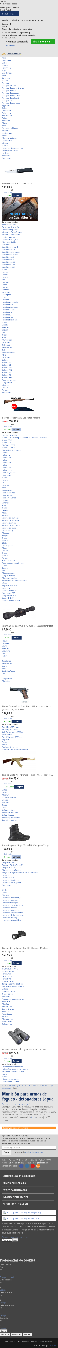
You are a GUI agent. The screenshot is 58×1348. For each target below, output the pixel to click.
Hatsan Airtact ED (9, 435)
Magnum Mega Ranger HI (13, 870)
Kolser (5, 744)
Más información (8, 1236)
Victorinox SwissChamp (12, 232)
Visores (5, 385)
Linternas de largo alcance (13, 915)
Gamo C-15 (6, 442)
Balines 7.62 (7, 370)
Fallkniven (6, 68)
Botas (4, 790)
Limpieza (6, 588)
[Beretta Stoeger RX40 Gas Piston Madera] (29, 405)
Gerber (5, 65)
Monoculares (7, 1019)
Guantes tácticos (9, 991)
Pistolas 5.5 (7, 314)
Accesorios (6, 158)
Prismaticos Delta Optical (12, 1066)
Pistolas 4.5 (7, 312)
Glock (4, 335)
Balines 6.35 (7, 367)
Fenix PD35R (7, 976)
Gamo (4, 269)
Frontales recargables (11, 920)
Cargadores (7, 382)
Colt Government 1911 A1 (13, 732)
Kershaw (6, 120)
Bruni (4, 646)
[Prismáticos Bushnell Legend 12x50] (29, 1036)
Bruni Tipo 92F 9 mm (10, 727)
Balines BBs (7, 377)
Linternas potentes (10, 900)
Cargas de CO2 (8, 575)
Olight (4, 890)
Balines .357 (7, 372)
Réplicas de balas (9, 585)
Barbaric (5, 802)
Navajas (5, 83)
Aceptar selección (16, 1334)
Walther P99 (7, 734)
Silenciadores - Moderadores (14, 580)
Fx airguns (6, 294)
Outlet (4, 1076)
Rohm (4, 656)
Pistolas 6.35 (7, 317)
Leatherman (7, 133)
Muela (4, 123)
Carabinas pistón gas (11, 252)
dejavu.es (52, 1345)
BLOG (38, 1166)
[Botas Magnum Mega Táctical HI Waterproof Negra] (29, 832)
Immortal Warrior (9, 797)
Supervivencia (8, 1009)
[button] (7, 1277)
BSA (3, 297)
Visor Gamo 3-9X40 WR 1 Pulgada (27, 625)
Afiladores (6, 155)
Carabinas (6, 244)
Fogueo (5, 641)
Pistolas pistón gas (10, 307)
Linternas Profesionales (12, 905)
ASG (4, 337)
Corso (4, 805)
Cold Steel (6, 60)
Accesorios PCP (8, 593)
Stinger (5, 287)
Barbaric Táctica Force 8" (12, 865)
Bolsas (5, 989)
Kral (3, 279)
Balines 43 (6, 375)
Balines (5, 360)
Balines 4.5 (6, 362)
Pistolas (5, 299)
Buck (4, 75)
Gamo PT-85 (7, 440)
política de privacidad (34, 1152)
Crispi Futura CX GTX (10, 862)
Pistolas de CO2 (8, 309)
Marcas (5, 1074)
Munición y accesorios (11, 450)
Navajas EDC (7, 100)
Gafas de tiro (7, 994)
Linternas (6, 875)
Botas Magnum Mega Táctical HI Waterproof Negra (26, 845)
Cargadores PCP (9, 595)
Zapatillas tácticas (9, 820)
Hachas (5, 153)
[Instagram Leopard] (27, 1166)
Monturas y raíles (9, 578)
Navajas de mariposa (11, 103)
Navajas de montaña (11, 95)
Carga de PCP (8, 598)
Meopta (5, 533)
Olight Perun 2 (8, 971)
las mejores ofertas (10, 1081)
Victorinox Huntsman (11, 234)
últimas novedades (10, 1079)
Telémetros (7, 1024)
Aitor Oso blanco (9, 224)
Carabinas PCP (8, 249)
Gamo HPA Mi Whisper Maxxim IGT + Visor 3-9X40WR (24, 437)
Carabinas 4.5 (8, 257)
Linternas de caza (9, 907)
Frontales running (9, 917)
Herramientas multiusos (12, 148)
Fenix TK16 (6, 979)
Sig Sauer (6, 282)
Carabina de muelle (10, 247)
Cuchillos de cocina (10, 150)
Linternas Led (8, 877)
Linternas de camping (11, 897)
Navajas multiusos (10, 128)
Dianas (5, 387)
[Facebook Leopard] (21, 1166)
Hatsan (5, 272)
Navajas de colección (11, 98)
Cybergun (6, 345)
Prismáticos (7, 1014)
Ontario (7, 80)
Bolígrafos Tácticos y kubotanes (15, 1069)
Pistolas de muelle (10, 302)
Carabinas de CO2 (10, 254)
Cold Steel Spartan (10, 229)
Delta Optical (7, 545)
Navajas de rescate (10, 93)
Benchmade (7, 73)
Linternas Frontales (10, 880)
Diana (4, 284)
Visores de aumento (10, 518)
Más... (4, 487)
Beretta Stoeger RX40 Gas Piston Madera (21, 417)
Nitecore (5, 895)
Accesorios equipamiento (13, 999)
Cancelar (3, 1331)
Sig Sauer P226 (8, 445)
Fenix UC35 (6, 974)
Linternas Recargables (11, 882)
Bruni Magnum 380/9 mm (12, 737)
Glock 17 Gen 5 (8, 447)
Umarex (5, 485)
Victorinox (6, 130)
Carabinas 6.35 (8, 262)
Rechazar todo (7, 1240)
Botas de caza (8, 815)
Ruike (4, 118)
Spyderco (6, 78)
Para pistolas (7, 495)
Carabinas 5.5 (8, 259)
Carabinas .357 (8, 267)
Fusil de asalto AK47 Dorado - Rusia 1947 (27, 775)
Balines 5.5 (6, 365)
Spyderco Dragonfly (10, 227)
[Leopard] (11, 54)
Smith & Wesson (9, 352)
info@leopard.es (40, 1162)
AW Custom (7, 340)
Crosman (6, 292)
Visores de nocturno (10, 520)
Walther (5, 289)
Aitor (4, 58)
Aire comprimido (9, 242)
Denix (4, 742)
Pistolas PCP (7, 304)
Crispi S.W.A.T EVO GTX (11, 867)
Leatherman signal (10, 239)
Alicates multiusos (9, 138)
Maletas (5, 1004)
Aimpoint (6, 535)
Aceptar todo (27, 1334)
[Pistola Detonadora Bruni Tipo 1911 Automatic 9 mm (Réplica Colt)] (29, 693)
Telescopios (7, 1021)
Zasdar (5, 540)
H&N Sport (6, 475)
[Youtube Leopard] (33, 1166)
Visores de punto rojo (11, 525)
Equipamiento (8, 981)
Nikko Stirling (7, 530)
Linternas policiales (10, 910)
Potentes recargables (11, 902)
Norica (5, 277)
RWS (4, 482)
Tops (4, 70)
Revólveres (7, 347)
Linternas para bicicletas (12, 912)
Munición (6, 681)
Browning (6, 651)
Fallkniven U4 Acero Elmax (17, 183)
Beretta (5, 274)
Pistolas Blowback (9, 320)
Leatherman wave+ (10, 237)
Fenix (4, 892)
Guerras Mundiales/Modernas (15, 749)
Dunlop (5, 800)
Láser (4, 583)
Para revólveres (9, 497)
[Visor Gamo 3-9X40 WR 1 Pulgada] (29, 613)
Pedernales (7, 1006)
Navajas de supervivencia (13, 88)
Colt (3, 332)
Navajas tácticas (9, 85)
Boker (4, 63)
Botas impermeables (11, 817)
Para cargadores (9, 380)
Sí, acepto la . (29, 1152)
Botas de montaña (10, 812)
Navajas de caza (9, 90)
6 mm (33, 1117)
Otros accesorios (9, 590)
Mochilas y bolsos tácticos (13, 986)
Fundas (5, 390)
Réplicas (5, 739)
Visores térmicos (9, 523)
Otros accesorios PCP (11, 600)
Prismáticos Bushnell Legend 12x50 (24, 1049)
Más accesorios (8, 573)
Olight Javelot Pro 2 (10, 969)
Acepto (15, 1240)
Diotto (4, 807)
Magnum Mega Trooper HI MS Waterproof (20, 872)
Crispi (4, 792)
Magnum (6, 795)
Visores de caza (9, 528)
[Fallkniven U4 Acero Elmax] (29, 170)
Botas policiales (8, 810)
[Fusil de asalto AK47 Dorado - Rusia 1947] (29, 762)
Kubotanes (7, 996)
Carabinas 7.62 (8, 264)
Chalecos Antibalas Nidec (13, 1071)
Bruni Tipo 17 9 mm (10, 729)
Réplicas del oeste (10, 747)
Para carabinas (8, 492)
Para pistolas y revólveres (13, 563)
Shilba (4, 543)
